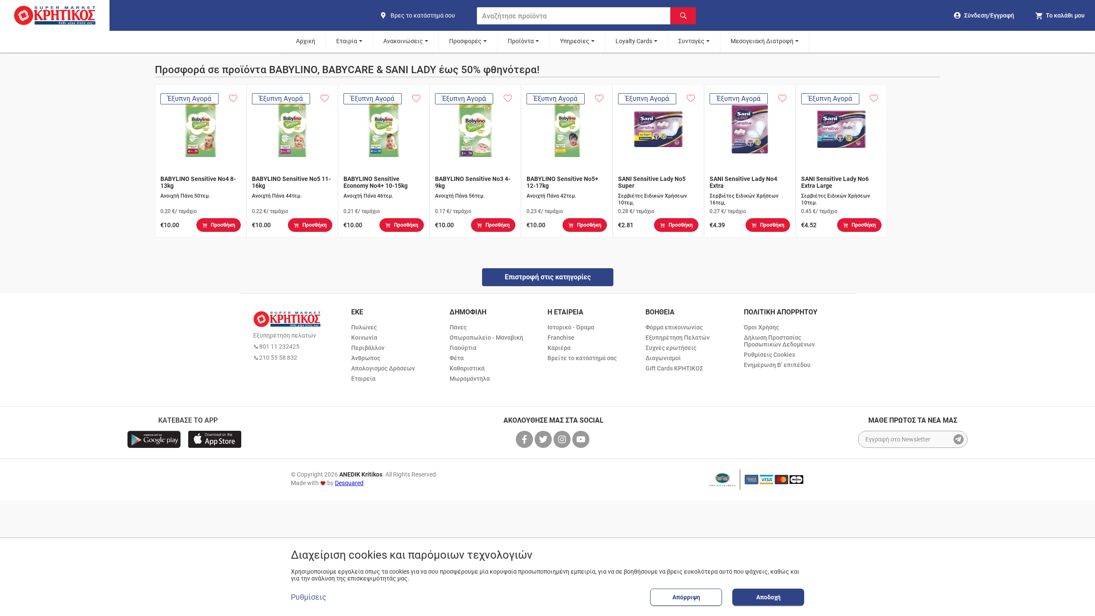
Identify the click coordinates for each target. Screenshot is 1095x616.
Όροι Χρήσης (761, 327)
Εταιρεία (363, 378)
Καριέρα (559, 347)
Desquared (349, 483)
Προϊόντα (521, 41)
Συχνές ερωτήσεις (670, 347)
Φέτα (457, 358)
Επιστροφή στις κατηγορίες (548, 277)
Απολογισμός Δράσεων (383, 368)
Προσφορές (465, 41)
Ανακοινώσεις (403, 41)
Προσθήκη (223, 225)
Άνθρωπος (365, 358)
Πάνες (458, 327)
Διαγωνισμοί (663, 358)
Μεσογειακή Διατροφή (762, 41)
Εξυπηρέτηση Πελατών (677, 337)
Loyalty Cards (634, 41)
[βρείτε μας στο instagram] (562, 439)
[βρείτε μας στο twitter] (544, 439)
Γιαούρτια (463, 347)
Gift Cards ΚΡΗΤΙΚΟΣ (674, 368)
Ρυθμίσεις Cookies (769, 354)
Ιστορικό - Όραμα (571, 327)
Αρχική (305, 41)
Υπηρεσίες (574, 41)
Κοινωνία (364, 337)
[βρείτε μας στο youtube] (581, 439)
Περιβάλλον (368, 347)
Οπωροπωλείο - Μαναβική (486, 337)
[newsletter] (958, 439)
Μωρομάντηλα (470, 378)
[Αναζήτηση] (683, 15)
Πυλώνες (364, 327)
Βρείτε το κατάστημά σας (582, 358)
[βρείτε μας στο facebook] (525, 439)
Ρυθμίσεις (308, 597)
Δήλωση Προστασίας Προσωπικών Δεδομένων (779, 341)
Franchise (561, 337)
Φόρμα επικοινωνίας (674, 327)
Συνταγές (691, 41)
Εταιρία (346, 41)
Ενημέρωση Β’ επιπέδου (777, 364)
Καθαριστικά (467, 368)
